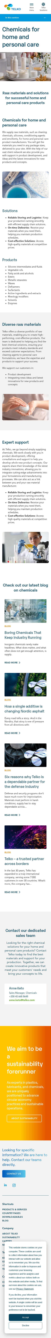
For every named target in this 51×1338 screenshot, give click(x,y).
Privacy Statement (24, 1289)
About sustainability (24, 1118)
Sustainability (11, 1237)
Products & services (14, 1209)
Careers (7, 1241)
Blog (5, 1220)
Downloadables (12, 1217)
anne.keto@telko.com (22, 1000)
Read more (11, 662)
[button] (31, 7)
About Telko (10, 1233)
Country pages (11, 1213)
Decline (25, 1325)
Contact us (14, 1173)
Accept (25, 1317)
